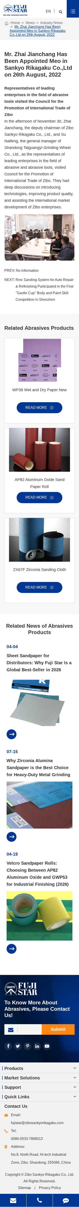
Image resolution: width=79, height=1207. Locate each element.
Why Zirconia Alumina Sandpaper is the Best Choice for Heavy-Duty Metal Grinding (38, 767)
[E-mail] (13, 1200)
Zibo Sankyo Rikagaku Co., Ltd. (49, 1174)
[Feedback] (66, 1200)
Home (15, 23)
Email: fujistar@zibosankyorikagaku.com (37, 1119)
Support (12, 1087)
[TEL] (40, 1200)
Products (13, 1068)
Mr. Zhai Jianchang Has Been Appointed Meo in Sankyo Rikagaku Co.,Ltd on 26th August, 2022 (38, 31)
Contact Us (15, 1106)
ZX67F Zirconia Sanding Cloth (39, 569)
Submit (58, 1029)
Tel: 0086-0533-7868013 (27, 1135)
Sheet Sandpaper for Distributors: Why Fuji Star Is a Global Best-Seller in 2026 (39, 662)
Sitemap (24, 1188)
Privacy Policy (50, 1188)
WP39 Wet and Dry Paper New (39, 390)
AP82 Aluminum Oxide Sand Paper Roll (40, 483)
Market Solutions (22, 1077)
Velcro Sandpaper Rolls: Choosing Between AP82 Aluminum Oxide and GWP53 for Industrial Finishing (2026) (38, 874)
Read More (39, 408)
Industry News (51, 23)
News (30, 23)
